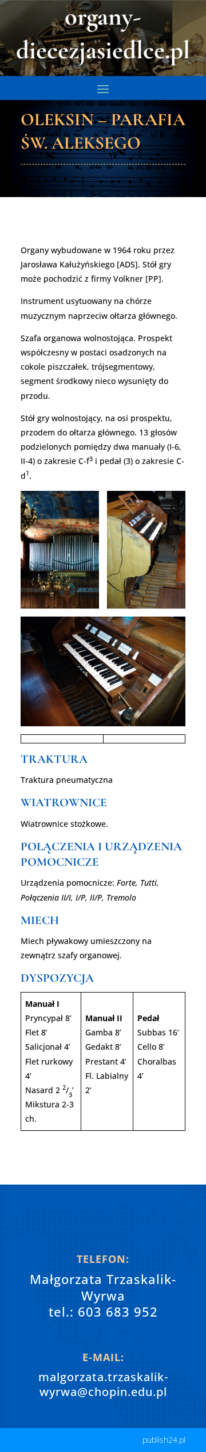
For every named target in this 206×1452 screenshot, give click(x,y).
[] (103, 1233)
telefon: (103, 1259)
